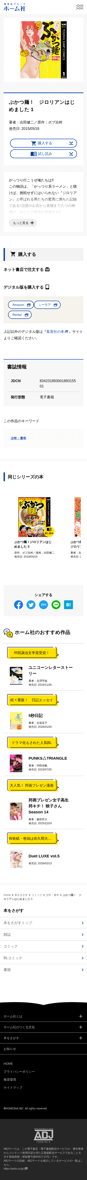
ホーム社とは (13, 1016)
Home (7, 895)
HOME (8, 1063)
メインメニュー (80, 7)
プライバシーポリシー (19, 1071)
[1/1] (43, 49)
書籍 (7, 970)
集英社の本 (55, 331)
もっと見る (21, 223)
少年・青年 (18, 438)
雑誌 (7, 934)
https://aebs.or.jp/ (14, 1168)
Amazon (18, 304)
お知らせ (10, 1049)
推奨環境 (10, 1079)
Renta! (17, 314)
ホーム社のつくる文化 (19, 1027)
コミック (36, 895)
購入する (45, 143)
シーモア (44, 304)
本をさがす (21, 895)
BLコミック (13, 958)
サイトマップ (13, 1087)
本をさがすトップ (18, 923)
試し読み (45, 154)
